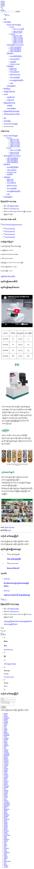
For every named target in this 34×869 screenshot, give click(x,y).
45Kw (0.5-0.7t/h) (17, 31)
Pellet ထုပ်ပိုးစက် (14, 71)
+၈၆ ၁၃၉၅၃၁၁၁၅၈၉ (13, 205)
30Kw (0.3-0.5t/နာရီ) (18, 29)
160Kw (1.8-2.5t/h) (18, 41)
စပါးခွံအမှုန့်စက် (11, 86)
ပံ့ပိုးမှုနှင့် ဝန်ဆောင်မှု (9, 91)
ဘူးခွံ (11, 83)
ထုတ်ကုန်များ (7, 22)
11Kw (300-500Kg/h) (15, 48)
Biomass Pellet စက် (13, 568)
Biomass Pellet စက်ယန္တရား (14, 24)
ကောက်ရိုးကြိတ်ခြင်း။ (16, 56)
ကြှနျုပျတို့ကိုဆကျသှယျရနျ (11, 111)
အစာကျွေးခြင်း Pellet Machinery (15, 44)
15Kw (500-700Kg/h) (15, 50)
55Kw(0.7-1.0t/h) (17, 35)
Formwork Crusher (15, 64)
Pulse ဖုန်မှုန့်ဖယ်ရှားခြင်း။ (16, 80)
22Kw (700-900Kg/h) (15, 51)
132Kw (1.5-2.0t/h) (18, 40)
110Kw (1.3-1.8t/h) (18, 38)
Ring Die (12, 34)
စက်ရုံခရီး (9, 105)
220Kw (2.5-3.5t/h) (18, 42)
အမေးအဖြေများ (11, 108)
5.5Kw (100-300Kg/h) (15, 47)
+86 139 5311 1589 (9, 677)
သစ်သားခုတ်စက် (14, 59)
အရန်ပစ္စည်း (10, 66)
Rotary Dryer (13, 68)
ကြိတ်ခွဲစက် (10, 53)
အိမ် (5, 19)
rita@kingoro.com (14, 208)
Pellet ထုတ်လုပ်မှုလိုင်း (14, 559)
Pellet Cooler (13, 69)
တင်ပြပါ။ (3, 707)
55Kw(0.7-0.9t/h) (17, 32)
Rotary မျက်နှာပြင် (15, 77)
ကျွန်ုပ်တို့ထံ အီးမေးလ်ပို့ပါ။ (8, 276)
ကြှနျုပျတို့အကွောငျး (9, 102)
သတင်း (6, 94)
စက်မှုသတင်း (10, 100)
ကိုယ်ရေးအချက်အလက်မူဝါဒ (12, 114)
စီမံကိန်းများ (7, 88)
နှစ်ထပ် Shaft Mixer (15, 74)
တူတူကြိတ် (13, 61)
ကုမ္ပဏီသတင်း (11, 97)
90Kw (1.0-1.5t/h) (17, 37)
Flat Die (12, 27)
